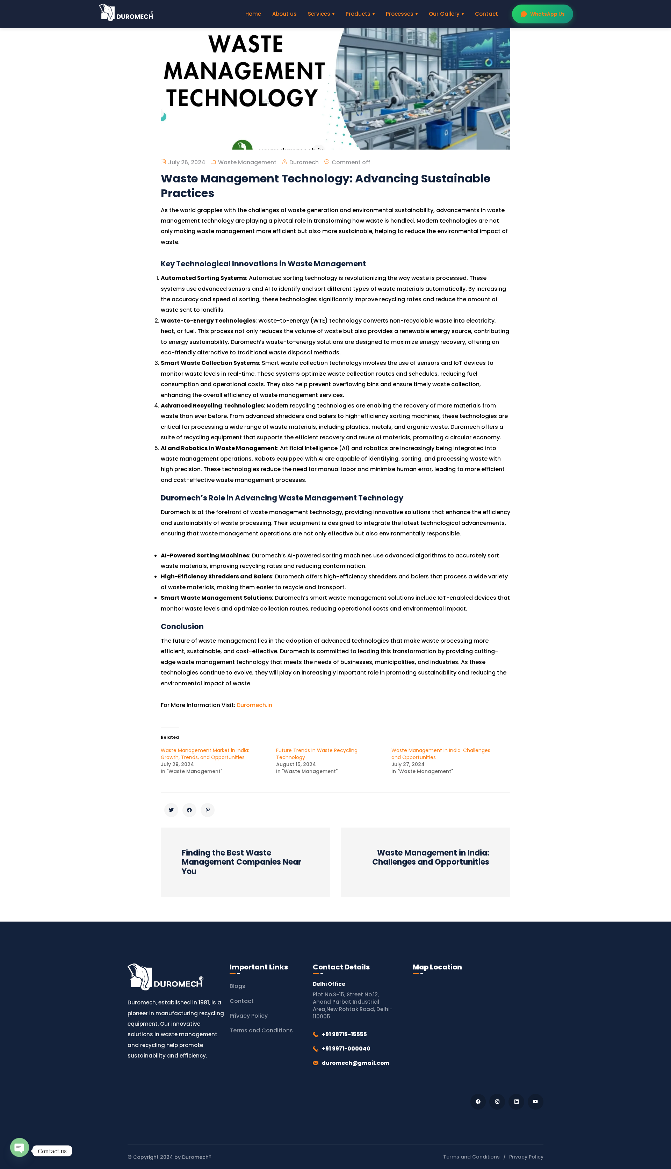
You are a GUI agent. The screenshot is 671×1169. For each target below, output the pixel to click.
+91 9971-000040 (346, 1048)
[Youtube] (535, 1102)
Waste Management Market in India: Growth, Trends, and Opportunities (205, 754)
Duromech (304, 162)
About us (284, 13)
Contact (486, 13)
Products (358, 13)
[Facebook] (478, 1102)
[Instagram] (497, 1102)
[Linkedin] (516, 1102)
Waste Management (247, 162)
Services (319, 13)
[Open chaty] (19, 1149)
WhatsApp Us (547, 13)
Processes (399, 13)
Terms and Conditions (261, 1030)
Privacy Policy (249, 1016)
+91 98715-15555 (344, 1034)
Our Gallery (444, 13)
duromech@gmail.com (356, 1063)
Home (253, 13)
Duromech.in (254, 705)
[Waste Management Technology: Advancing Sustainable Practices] (171, 810)
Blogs (237, 986)
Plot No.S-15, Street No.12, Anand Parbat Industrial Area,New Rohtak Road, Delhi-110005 (352, 1005)
